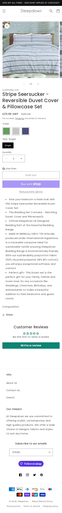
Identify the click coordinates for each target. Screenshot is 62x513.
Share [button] (9, 314)
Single (8, 144)
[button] (3, 11)
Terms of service (31, 506)
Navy (25, 131)
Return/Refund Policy (42, 501)
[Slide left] (24, 84)
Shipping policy (50, 506)
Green (6, 131)
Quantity (6, 152)
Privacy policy (14, 506)
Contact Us (13, 390)
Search (10, 397)
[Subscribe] (49, 452)
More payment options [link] (31, 191)
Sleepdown (23, 501)
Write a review (31, 345)
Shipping (19, 118)
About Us (11, 383)
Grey (16, 131)
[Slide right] (37, 84)
